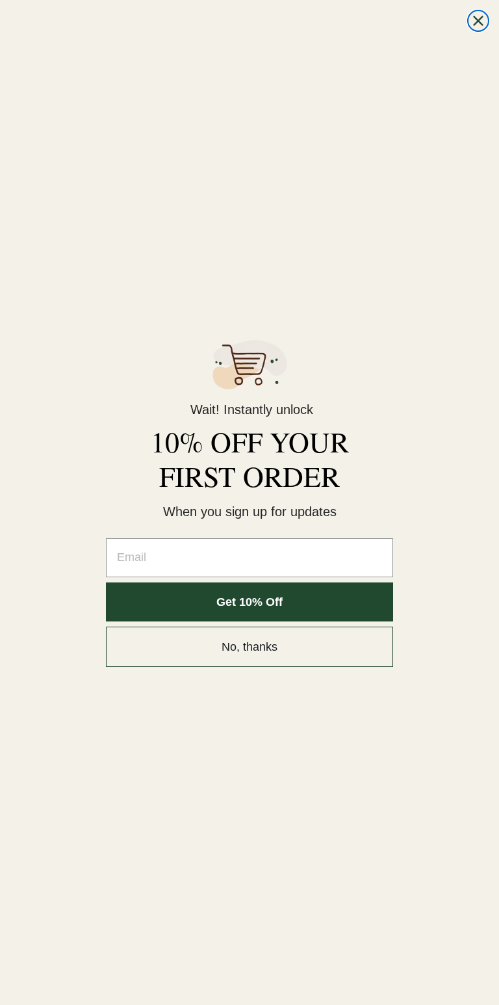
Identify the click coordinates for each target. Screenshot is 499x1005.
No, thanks (249, 646)
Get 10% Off (249, 601)
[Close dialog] (478, 20)
